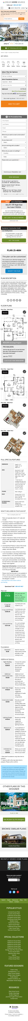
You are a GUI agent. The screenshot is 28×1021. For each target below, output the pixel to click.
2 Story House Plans (14, 959)
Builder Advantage (14, 993)
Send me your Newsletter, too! (12, 172)
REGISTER (17, 8)
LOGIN (23, 8)
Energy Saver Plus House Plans (14, 950)
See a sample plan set (14, 514)
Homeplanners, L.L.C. (14, 971)
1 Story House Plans (14, 957)
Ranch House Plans (14, 924)
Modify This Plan (14, 271)
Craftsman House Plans (14, 915)
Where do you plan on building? (11, 151)
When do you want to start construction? (13, 134)
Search (3, 900)
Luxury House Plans (14, 951)
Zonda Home (14, 998)
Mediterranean (14, 921)
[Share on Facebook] (14, 300)
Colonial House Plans (14, 912)
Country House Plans (14, 52)
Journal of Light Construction (14, 997)
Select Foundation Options (10, 79)
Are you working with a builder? (11, 145)
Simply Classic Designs (14, 975)
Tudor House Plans (14, 928)
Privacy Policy (21, 194)
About (11, 902)
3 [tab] (14, 42)
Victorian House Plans (14, 930)
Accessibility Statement (14, 1015)
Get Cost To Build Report (14, 218)
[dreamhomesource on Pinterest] (18, 892)
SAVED (12, 8)
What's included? (6, 73)
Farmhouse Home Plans (14, 919)
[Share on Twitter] (17, 300)
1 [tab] (9, 42)
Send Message (14, 177)
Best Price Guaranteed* (19, 91)
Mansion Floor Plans (14, 953)
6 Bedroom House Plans (14, 948)
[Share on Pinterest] (20, 300)
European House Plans (14, 917)
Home (2, 52)
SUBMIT (21, 19)
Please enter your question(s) (10, 160)
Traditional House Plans (14, 926)
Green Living (14, 970)
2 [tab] (11, 42)
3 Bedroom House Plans (14, 942)
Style (6, 52)
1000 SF (14, 955)
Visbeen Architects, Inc (14, 979)
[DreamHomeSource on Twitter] (14, 892)
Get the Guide (14, 240)
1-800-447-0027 (14, 5)
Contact (16, 902)
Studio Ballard (14, 977)
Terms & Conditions (15, 14)
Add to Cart (14, 104)
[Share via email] (8, 300)
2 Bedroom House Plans (14, 941)
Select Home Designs (14, 973)
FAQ (25, 900)
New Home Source (14, 991)
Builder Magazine (14, 995)
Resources (15, 900)
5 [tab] (19, 42)
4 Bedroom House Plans (14, 944)
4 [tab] (16, 42)
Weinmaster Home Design (14, 980)
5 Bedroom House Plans (14, 946)
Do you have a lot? (7, 140)
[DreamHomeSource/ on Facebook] (10, 892)
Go (18, 880)
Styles (8, 900)
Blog (21, 900)
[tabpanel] (14, 32)
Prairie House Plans (14, 923)
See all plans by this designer (14, 819)
